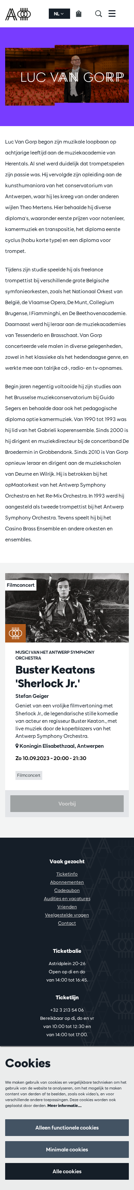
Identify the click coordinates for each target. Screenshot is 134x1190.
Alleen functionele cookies (67, 1127)
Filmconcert (29, 775)
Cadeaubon (67, 890)
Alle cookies (67, 1171)
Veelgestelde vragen (67, 915)
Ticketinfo (67, 874)
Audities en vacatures (67, 898)
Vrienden (67, 906)
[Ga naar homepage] (18, 14)
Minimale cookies (67, 1149)
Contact (67, 923)
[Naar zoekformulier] (102, 14)
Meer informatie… (64, 1105)
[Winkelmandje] (82, 14)
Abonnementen (67, 882)
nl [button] (57, 13)
